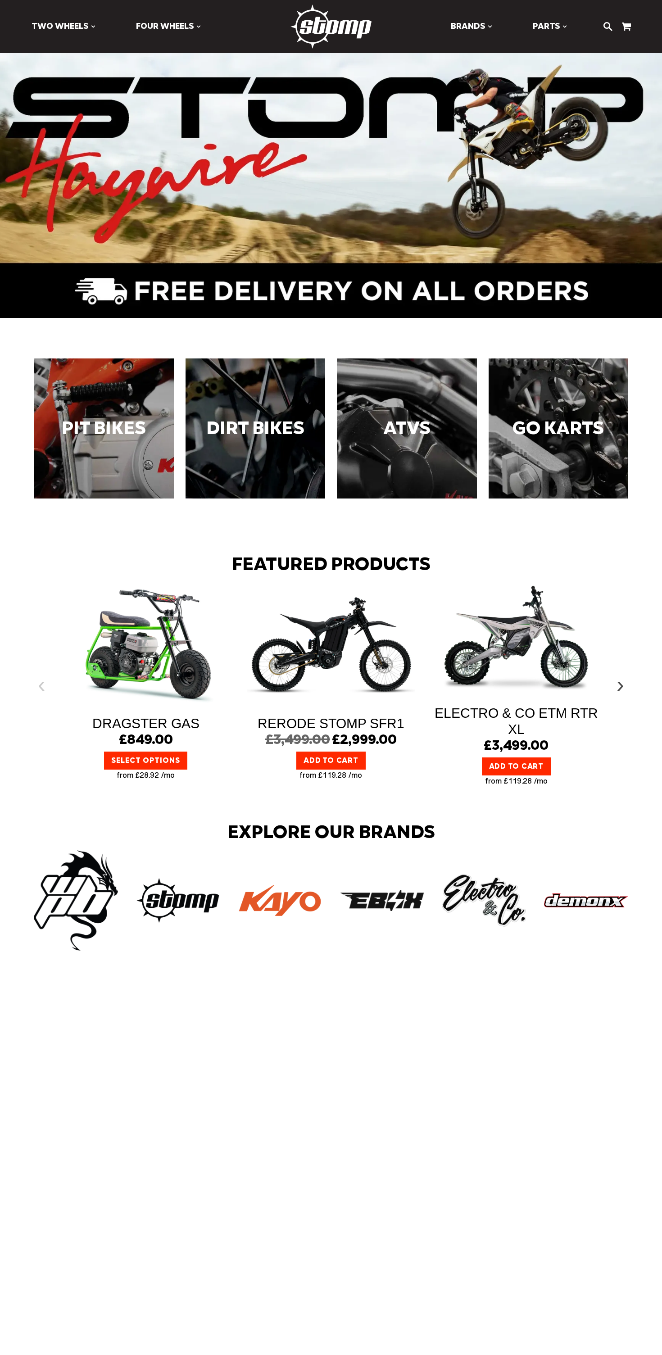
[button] (63, 27)
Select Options (145, 761)
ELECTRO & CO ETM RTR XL (516, 721)
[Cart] (626, 26)
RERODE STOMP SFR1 (331, 723)
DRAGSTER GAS (146, 723)
